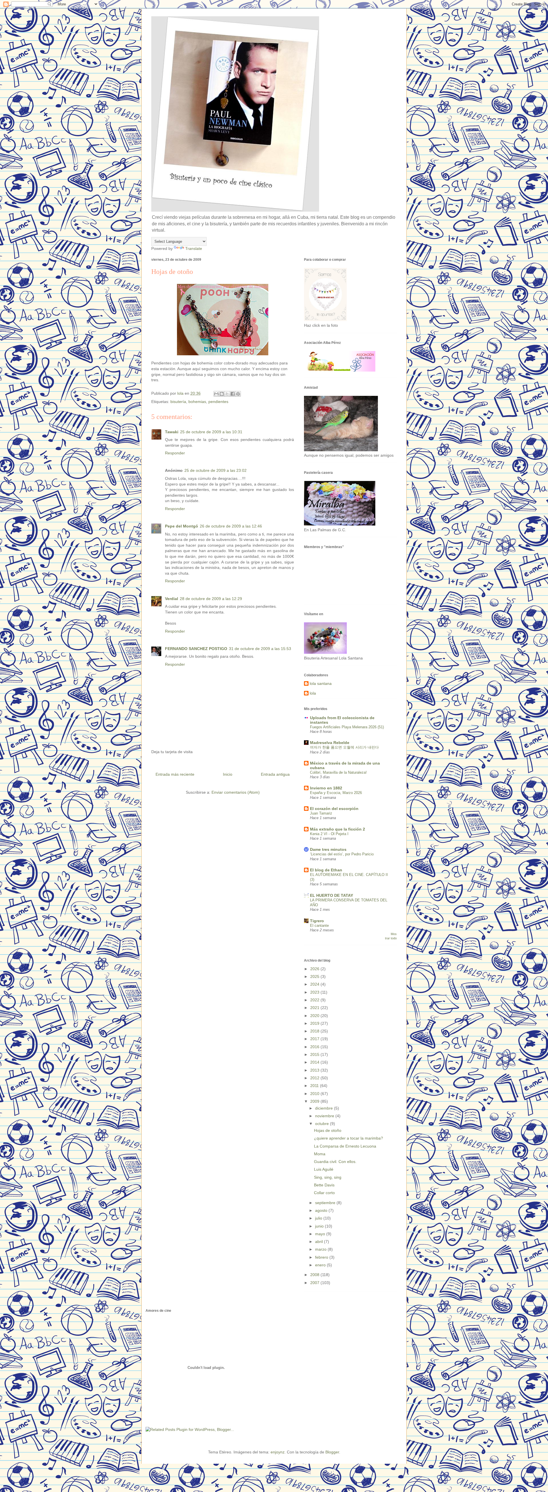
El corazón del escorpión (334, 808)
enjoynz (278, 1452)
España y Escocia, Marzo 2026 (336, 793)
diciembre (324, 1108)
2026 (315, 968)
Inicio (227, 774)
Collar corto (324, 1192)
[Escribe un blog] (222, 394)
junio (320, 1226)
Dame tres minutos (328, 849)
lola (313, 693)
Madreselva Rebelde (329, 742)
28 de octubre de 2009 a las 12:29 (211, 598)
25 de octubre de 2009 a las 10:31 (211, 432)
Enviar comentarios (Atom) (235, 792)
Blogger (332, 1452)
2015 (315, 1054)
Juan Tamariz (321, 813)
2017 (315, 1038)
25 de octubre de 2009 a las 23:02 (215, 470)
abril (319, 1241)
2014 (315, 1062)
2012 (315, 1078)
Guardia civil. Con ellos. (335, 1161)
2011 (315, 1085)
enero (321, 1265)
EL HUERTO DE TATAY (331, 895)
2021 (315, 1007)
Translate (193, 248)
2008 (315, 1274)
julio (319, 1218)
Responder (175, 453)
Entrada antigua (275, 774)
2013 (315, 1070)
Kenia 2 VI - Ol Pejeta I (329, 834)
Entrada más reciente (175, 774)
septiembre (326, 1202)
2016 (315, 1046)
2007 (315, 1282)
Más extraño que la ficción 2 (337, 829)
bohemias (197, 401)
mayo (320, 1234)
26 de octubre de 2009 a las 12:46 (231, 526)
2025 (315, 976)
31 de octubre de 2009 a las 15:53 (260, 648)
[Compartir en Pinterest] (238, 394)
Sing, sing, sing (327, 1177)
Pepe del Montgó (181, 526)
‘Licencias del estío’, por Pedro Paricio (342, 854)
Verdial (171, 598)
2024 (315, 984)
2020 (315, 1015)
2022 (315, 1000)
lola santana (321, 683)
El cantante (319, 925)
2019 (315, 1023)
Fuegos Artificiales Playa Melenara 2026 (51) (347, 727)
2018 (315, 1031)
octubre (322, 1123)
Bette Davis (324, 1185)
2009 (315, 1101)
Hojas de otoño (327, 1130)
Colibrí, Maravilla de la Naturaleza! (338, 772)
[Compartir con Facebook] (232, 394)
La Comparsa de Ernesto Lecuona (345, 1146)
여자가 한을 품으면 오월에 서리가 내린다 (344, 747)
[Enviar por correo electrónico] (216, 394)
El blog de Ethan (326, 870)
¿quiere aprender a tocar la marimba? (348, 1138)
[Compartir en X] (227, 394)
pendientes (218, 401)
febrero (322, 1257)
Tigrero (317, 921)
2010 (315, 1093)
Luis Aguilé (323, 1169)
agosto (322, 1210)
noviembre (325, 1116)
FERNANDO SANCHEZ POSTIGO (196, 648)
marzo (321, 1249)
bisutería (178, 401)
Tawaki (171, 432)
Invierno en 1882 (326, 788)
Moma (319, 1154)
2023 (315, 992)
